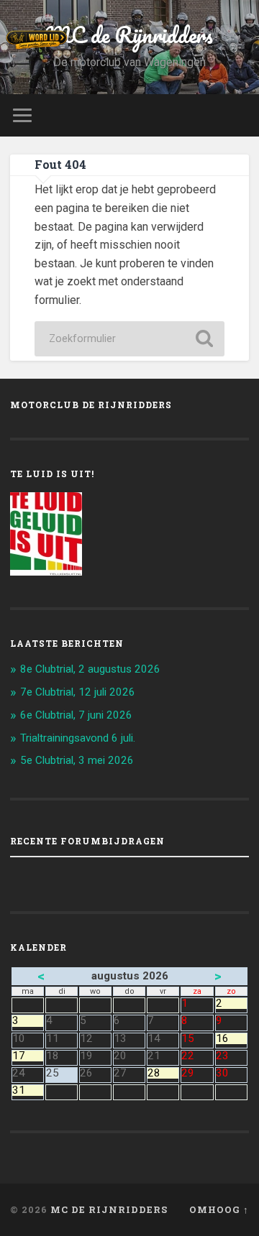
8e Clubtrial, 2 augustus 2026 (90, 669)
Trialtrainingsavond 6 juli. (77, 738)
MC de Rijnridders (129, 34)
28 (162, 1073)
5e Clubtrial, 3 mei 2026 (77, 760)
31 (27, 1090)
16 (231, 1038)
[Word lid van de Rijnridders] (43, 39)
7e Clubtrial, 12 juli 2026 (77, 692)
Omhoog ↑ (219, 1209)
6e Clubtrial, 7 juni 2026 (76, 715)
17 (27, 1056)
